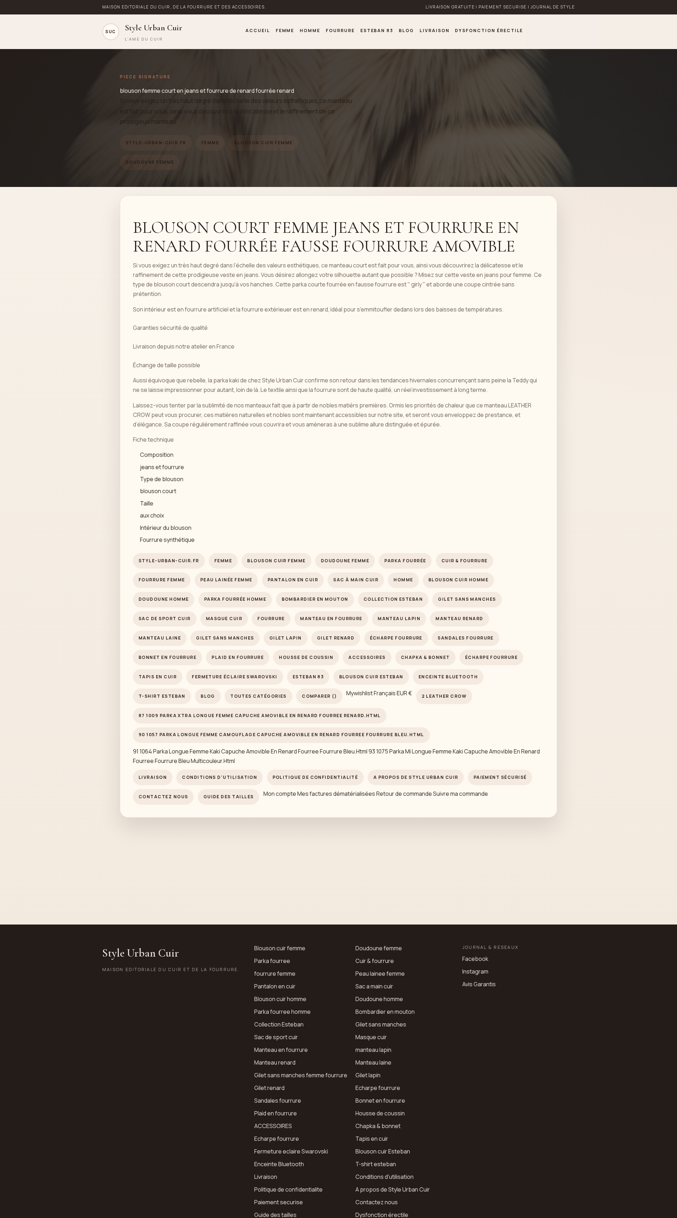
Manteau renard (459, 619)
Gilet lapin (285, 638)
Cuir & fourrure (464, 561)
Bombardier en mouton (315, 599)
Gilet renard (336, 638)
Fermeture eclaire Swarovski (291, 1151)
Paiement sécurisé (500, 777)
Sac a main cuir (374, 986)
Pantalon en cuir (293, 580)
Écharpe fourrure (396, 638)
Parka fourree (272, 961)
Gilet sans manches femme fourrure (300, 1075)
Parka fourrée (405, 561)
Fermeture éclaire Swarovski (234, 677)
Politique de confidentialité (315, 777)
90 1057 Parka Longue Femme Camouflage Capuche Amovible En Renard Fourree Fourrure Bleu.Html (281, 735)
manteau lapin (399, 619)
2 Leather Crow (444, 696)
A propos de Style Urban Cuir (415, 777)
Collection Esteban (393, 599)
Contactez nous (163, 797)
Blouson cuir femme (263, 143)
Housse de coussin (306, 657)
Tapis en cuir (158, 677)
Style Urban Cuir (140, 953)
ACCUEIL (257, 31)
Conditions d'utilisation (219, 777)
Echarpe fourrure (377, 1088)
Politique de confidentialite (288, 1189)
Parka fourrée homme (235, 599)
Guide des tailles (228, 797)
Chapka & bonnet (425, 657)
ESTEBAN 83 (376, 31)
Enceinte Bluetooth (448, 677)
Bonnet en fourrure (167, 657)
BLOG (406, 31)
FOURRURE (340, 31)
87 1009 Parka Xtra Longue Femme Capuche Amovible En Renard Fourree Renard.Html (260, 716)
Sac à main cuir (355, 580)
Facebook (475, 959)
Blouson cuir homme (458, 580)
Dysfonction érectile (489, 31)
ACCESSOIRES (366, 657)
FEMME (285, 31)
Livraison (435, 31)
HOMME (310, 31)
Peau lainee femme (380, 973)
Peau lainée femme (226, 580)
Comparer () (319, 696)
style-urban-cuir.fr (156, 143)
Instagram (475, 971)
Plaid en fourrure (238, 657)
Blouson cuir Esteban (371, 677)
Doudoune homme (164, 599)
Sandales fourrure (466, 638)
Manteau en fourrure (331, 619)
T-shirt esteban (162, 696)
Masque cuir (224, 619)
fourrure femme (162, 580)
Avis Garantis (479, 984)
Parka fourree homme (282, 1012)
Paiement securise (278, 1202)
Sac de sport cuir (165, 619)
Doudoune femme (150, 162)
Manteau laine (160, 638)
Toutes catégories (258, 696)
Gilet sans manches (467, 599)
